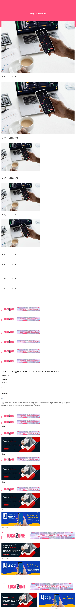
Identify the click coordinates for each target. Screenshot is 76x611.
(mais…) (3, 409)
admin (3, 377)
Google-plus (4, 393)
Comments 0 (4, 379)
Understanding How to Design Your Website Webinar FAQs (31, 371)
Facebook (4, 382)
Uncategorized (5, 364)
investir (3, 426)
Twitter (3, 388)
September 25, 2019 (6, 375)
